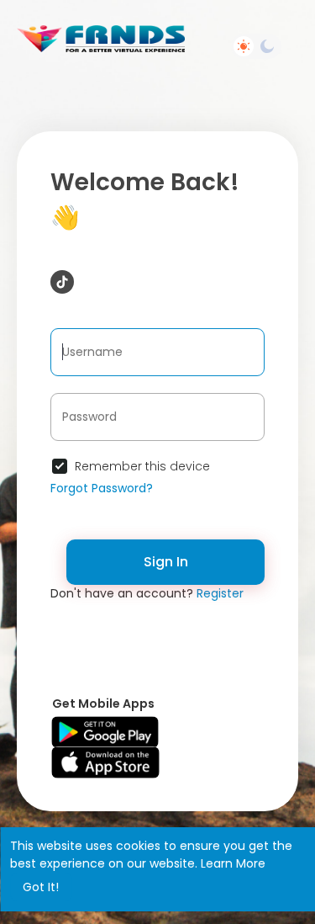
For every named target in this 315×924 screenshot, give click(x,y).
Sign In (166, 561)
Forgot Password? (101, 488)
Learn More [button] (233, 863)
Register (220, 593)
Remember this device (142, 466)
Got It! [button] (41, 887)
